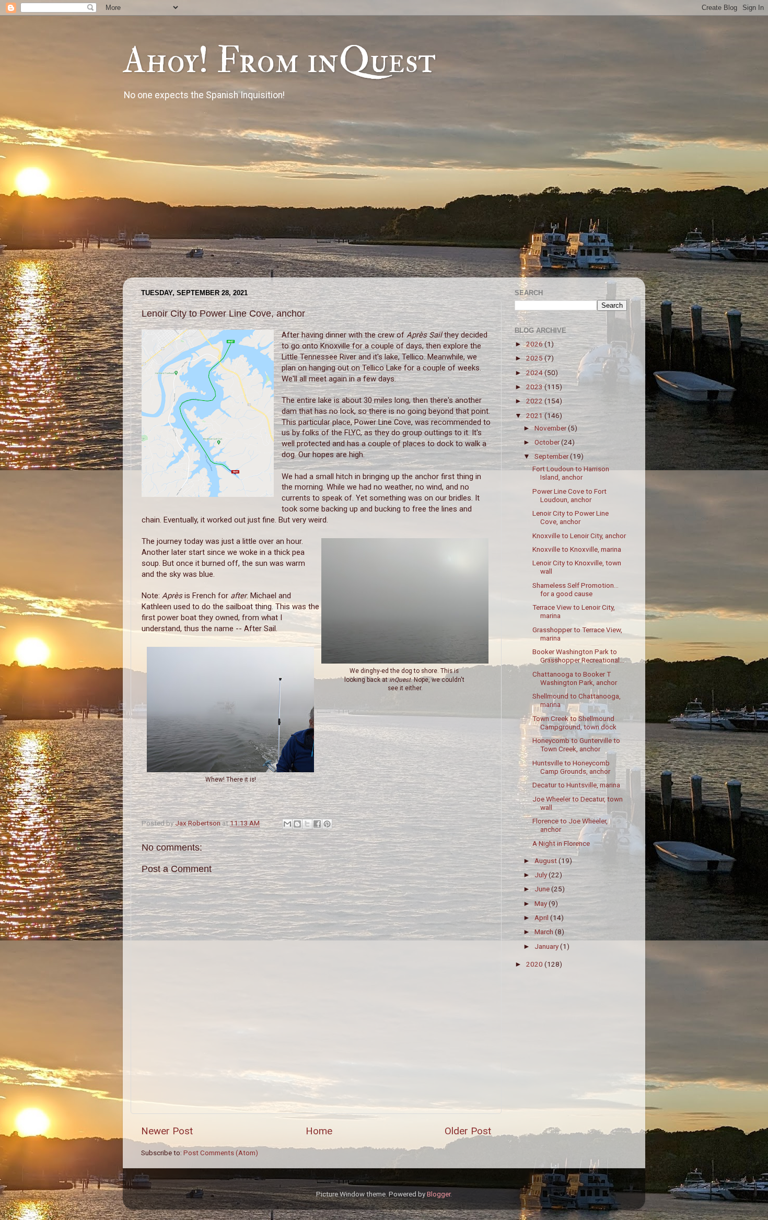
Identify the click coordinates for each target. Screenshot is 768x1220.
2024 (535, 372)
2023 (535, 386)
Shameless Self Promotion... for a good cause (575, 589)
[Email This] (287, 824)
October (547, 442)
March (544, 931)
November (551, 428)
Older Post (468, 1131)
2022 (535, 401)
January (547, 946)
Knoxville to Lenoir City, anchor (579, 535)
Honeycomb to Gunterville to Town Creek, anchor (576, 744)
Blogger (438, 1194)
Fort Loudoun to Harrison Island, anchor (570, 472)
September (552, 456)
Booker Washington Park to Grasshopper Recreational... (578, 655)
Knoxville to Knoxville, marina (576, 549)
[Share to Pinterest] (327, 824)
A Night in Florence (561, 843)
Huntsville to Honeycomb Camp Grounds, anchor (571, 767)
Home (319, 1131)
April (542, 917)
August (546, 860)
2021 (535, 415)
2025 (535, 358)
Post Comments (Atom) (220, 1152)
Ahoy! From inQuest (279, 61)
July (541, 874)
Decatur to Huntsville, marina (576, 785)
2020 (535, 964)
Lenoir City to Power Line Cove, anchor (570, 517)
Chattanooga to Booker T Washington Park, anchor (574, 678)
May (541, 903)
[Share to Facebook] (317, 824)
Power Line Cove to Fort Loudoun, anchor (569, 495)
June (542, 889)
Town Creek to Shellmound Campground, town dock (574, 722)
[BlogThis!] (297, 824)
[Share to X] (307, 824)
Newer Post (167, 1131)
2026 (535, 344)
